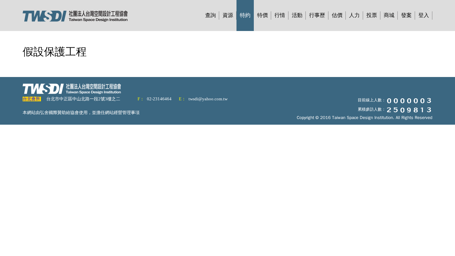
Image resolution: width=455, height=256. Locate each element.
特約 (245, 15)
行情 (279, 15)
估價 (337, 15)
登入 (423, 15)
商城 (389, 15)
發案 (406, 15)
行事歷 (317, 15)
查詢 (210, 15)
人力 (354, 15)
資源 (228, 15)
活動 (297, 15)
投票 (371, 15)
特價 (262, 15)
